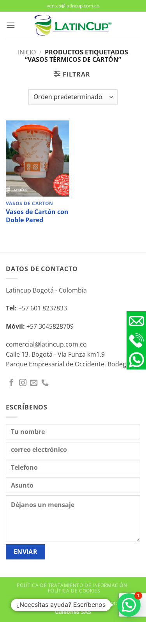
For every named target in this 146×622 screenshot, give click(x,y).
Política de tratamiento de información (72, 585)
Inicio (27, 52)
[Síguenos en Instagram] (22, 383)
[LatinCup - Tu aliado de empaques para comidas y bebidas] (73, 25)
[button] (10, 25)
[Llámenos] (45, 383)
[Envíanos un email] (33, 383)
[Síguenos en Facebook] (11, 383)
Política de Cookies (74, 590)
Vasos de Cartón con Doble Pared (37, 216)
